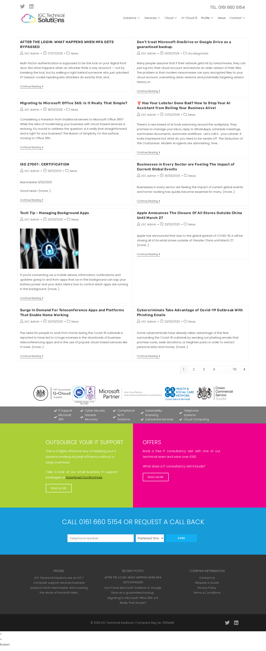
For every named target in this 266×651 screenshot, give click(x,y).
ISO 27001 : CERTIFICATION (44, 164)
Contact (236, 18)
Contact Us (207, 578)
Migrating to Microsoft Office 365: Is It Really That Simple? (73, 103)
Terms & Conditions (207, 593)
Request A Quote (207, 583)
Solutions (129, 18)
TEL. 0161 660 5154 (227, 7)
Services (150, 18)
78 (234, 369)
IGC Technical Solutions (117, 623)
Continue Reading (31, 86)
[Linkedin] (31, 6)
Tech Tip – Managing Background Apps (54, 213)
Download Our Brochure (84, 477)
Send (181, 538)
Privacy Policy (207, 588)
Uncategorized (198, 53)
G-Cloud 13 (189, 18)
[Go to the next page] (244, 369)
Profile (205, 18)
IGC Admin (32, 53)
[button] (59, 488)
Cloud (169, 18)
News (222, 18)
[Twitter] (22, 6)
